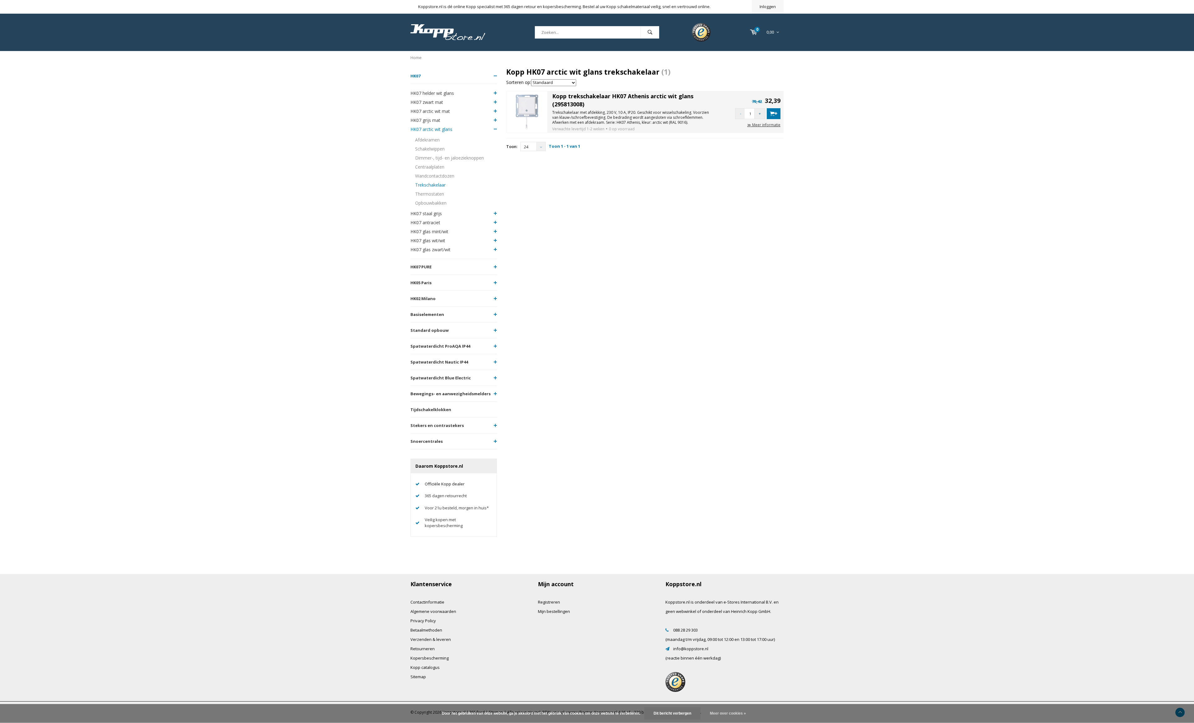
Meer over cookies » (728, 713)
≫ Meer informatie (763, 124)
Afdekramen (427, 140)
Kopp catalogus (425, 667)
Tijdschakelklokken (430, 409)
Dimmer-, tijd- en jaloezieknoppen (449, 158)
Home (416, 57)
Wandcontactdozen (434, 176)
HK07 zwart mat (426, 102)
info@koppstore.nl (690, 648)
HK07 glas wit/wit (427, 240)
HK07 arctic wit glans (431, 129)
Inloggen (768, 6)
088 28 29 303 (685, 630)
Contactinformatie (427, 602)
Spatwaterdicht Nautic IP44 (439, 362)
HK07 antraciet (425, 222)
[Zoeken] (650, 32)
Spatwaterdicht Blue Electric (440, 378)
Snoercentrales (426, 441)
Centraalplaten (429, 167)
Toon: (511, 146)
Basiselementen (427, 314)
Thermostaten (429, 194)
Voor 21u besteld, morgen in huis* (457, 508)
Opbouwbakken (431, 203)
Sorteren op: (518, 82)
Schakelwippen (430, 149)
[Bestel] (773, 113)
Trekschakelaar (430, 185)
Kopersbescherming (429, 658)
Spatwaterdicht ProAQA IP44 (440, 346)
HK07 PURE (421, 267)
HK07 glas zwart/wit (430, 250)
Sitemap (418, 676)
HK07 (415, 76)
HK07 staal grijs (426, 213)
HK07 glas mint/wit (429, 231)
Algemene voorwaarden (433, 611)
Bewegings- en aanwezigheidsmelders (450, 393)
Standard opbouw (429, 330)
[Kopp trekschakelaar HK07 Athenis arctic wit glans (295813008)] (527, 111)
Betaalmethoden (426, 630)
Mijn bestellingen (554, 611)
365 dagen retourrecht (446, 495)
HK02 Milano (423, 298)
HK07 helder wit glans (432, 93)
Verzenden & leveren (430, 639)
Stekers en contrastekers (437, 425)
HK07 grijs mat (425, 120)
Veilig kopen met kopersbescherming (444, 522)
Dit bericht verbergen (672, 713)
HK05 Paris (421, 282)
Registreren (549, 602)
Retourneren (422, 648)
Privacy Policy (423, 620)
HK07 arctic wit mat (430, 111)
